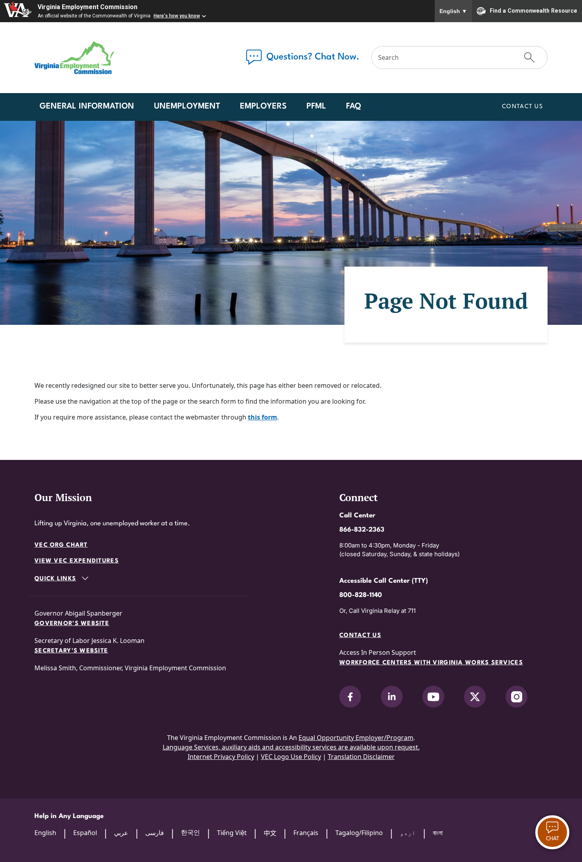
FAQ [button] (353, 107)
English (453, 11)
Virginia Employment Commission (87, 7)
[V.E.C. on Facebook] (350, 697)
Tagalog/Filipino (359, 832)
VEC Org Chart (61, 545)
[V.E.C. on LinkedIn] (392, 697)
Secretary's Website (71, 651)
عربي (121, 832)
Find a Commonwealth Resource (533, 10)
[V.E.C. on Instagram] (516, 697)
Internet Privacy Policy (221, 756)
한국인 (190, 832)
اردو (408, 832)
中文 (270, 833)
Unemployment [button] (187, 107)
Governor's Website (71, 624)
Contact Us (522, 107)
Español (85, 832)
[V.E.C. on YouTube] (433, 697)
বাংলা (438, 832)
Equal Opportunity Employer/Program (356, 737)
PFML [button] (316, 107)
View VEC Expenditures (76, 561)
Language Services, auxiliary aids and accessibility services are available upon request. (291, 747)
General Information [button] (87, 107)
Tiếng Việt (232, 832)
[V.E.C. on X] (475, 697)
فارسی (154, 832)
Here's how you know (177, 16)
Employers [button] (263, 107)
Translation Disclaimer (361, 756)
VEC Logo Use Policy (291, 756)
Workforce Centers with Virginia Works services (431, 663)
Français (305, 832)
